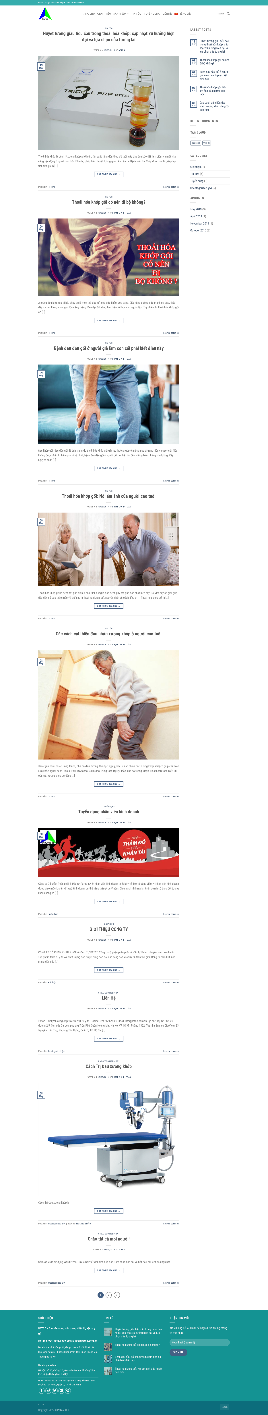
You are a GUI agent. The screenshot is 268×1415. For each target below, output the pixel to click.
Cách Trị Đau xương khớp (109, 1066)
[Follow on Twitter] (55, 1391)
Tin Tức (109, 28)
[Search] (228, 13)
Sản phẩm (119, 13)
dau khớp (79, 1223)
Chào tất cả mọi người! (109, 1239)
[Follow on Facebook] (42, 1391)
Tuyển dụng (152, 13)
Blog (41, 1404)
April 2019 (196, 216)
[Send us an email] (61, 1391)
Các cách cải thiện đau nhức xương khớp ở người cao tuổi (109, 633)
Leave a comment (171, 186)
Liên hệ (167, 13)
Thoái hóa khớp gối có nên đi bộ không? (108, 202)
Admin (122, 50)
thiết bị (88, 1223)
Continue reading (109, 174)
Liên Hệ (109, 998)
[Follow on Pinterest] (68, 1391)
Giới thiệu (104, 13)
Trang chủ (87, 13)
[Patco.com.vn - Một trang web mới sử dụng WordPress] (56, 13)
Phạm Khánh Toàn (121, 213)
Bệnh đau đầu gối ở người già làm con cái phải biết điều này (109, 348)
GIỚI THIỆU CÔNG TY (109, 929)
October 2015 (198, 230)
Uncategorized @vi (108, 993)
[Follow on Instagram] (48, 1391)
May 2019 (196, 209)
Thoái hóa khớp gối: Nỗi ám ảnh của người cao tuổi (109, 496)
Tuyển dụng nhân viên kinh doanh (108, 811)
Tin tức (136, 13)
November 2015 (199, 223)
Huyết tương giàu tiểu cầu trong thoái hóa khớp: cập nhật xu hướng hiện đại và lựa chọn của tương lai (214, 46)
